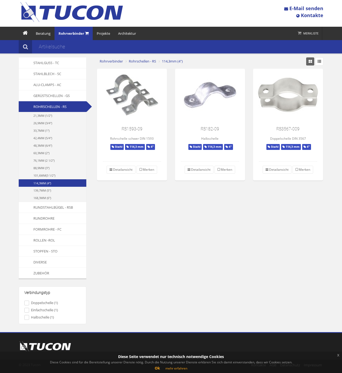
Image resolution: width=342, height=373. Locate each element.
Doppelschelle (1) (44, 302)
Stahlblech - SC (47, 73)
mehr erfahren (176, 368)
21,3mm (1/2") (42, 116)
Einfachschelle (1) (44, 310)
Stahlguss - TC (46, 62)
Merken (148, 169)
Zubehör (41, 273)
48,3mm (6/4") (42, 145)
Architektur (127, 33)
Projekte (103, 33)
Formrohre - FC (47, 229)
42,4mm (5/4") (42, 138)
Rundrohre (44, 218)
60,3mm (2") (41, 153)
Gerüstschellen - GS (51, 95)
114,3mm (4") (42, 183)
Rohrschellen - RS (50, 106)
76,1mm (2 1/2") (44, 160)
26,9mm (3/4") (42, 123)
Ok (157, 368)
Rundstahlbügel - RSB (53, 207)
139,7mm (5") (42, 190)
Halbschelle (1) (42, 317)
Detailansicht (122, 169)
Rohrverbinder (111, 61)
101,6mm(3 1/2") (44, 175)
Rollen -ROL (44, 240)
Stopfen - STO (45, 251)
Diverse (40, 262)
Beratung (43, 33)
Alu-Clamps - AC (47, 84)
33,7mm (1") (41, 131)
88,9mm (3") (41, 168)
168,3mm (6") (42, 198)
